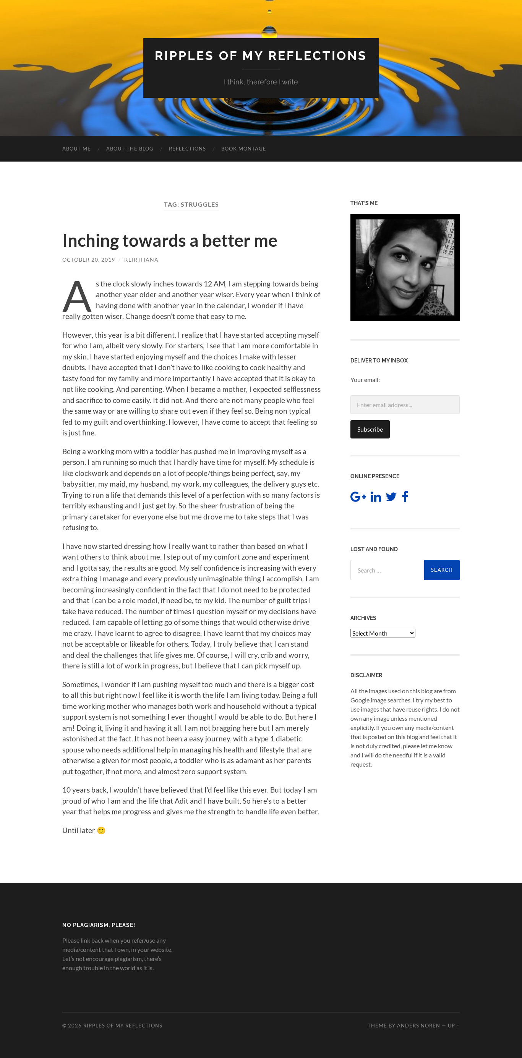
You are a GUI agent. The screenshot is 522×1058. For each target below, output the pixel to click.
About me (76, 149)
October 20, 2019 (88, 259)
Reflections (187, 149)
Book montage (243, 149)
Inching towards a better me (169, 240)
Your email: (365, 379)
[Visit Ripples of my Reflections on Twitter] (391, 498)
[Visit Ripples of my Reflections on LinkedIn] (376, 498)
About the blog (130, 149)
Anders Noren (418, 1025)
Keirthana (141, 259)
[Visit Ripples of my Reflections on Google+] (358, 498)
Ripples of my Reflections (261, 56)
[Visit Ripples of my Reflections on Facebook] (405, 498)
